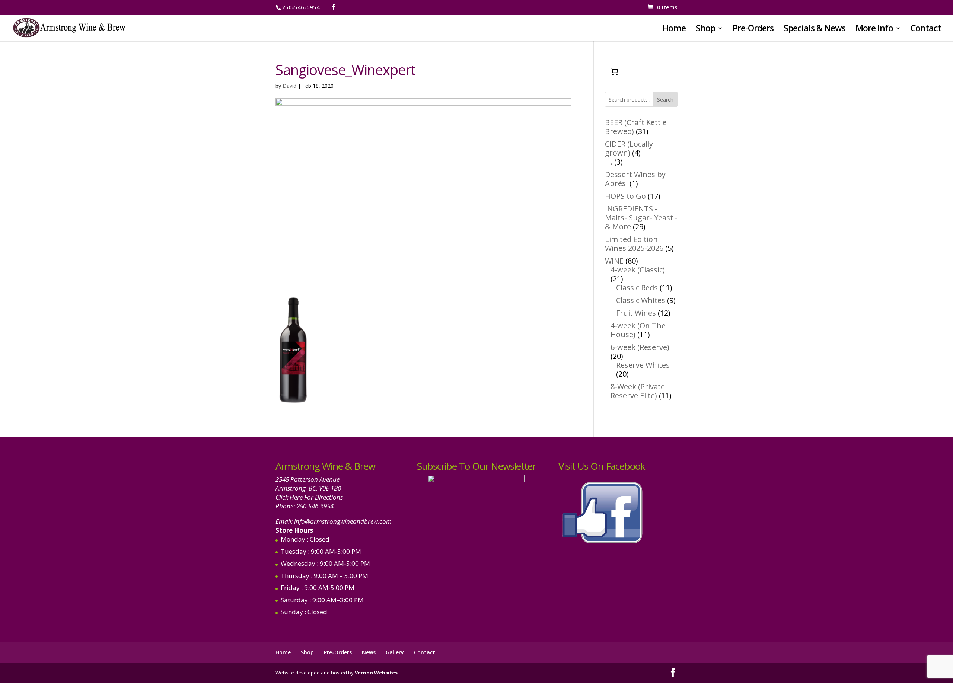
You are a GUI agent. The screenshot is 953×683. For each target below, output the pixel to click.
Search (665, 99)
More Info (874, 29)
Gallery (395, 652)
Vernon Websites (376, 672)
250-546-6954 (315, 506)
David (289, 85)
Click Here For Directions (309, 497)
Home (674, 29)
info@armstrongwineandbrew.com (343, 521)
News (369, 652)
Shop (705, 29)
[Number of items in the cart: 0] (614, 71)
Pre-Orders (753, 29)
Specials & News (814, 29)
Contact (926, 29)
